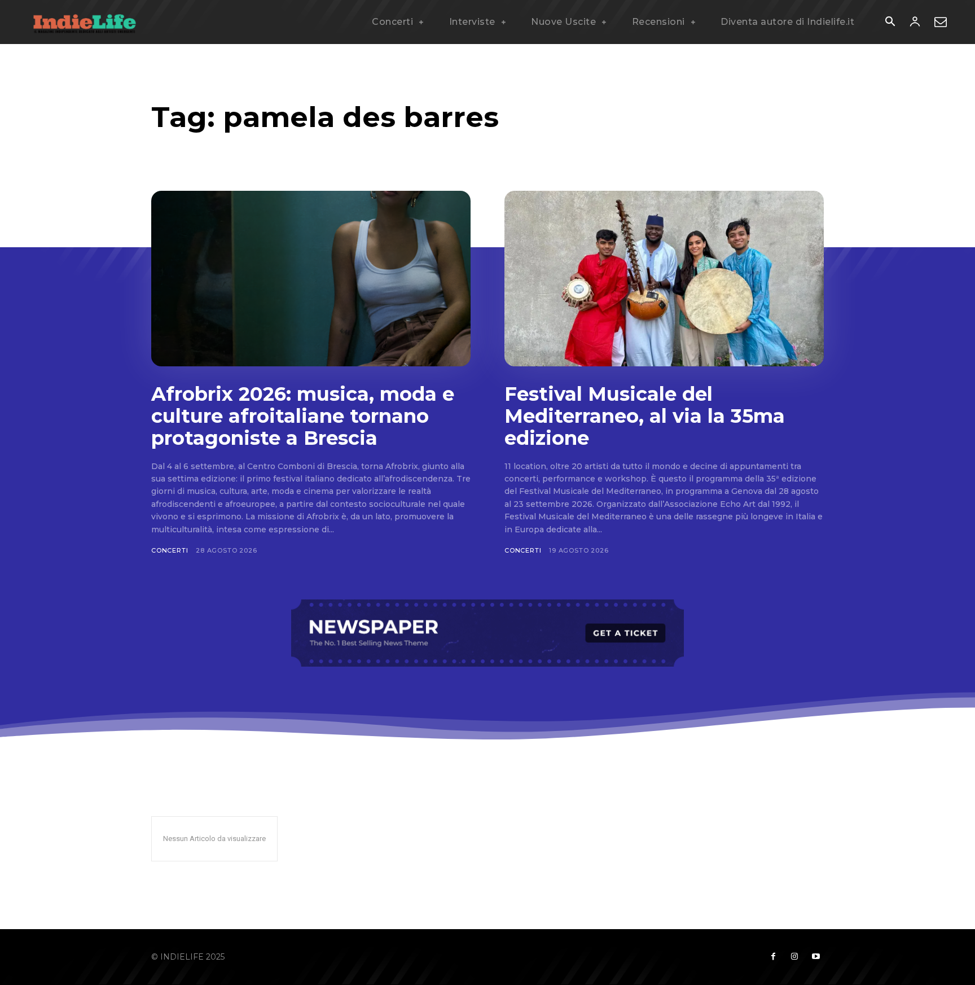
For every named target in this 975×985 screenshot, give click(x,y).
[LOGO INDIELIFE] (84, 22)
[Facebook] (773, 957)
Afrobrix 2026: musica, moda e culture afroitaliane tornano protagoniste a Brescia (302, 416)
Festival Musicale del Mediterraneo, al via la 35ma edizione (644, 416)
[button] (890, 23)
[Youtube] (816, 957)
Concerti (169, 550)
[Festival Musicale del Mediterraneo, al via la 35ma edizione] (664, 278)
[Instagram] (794, 957)
